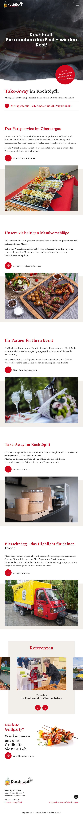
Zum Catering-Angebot (25, 369)
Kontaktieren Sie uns (24, 158)
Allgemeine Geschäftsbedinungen (63, 802)
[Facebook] (76, 797)
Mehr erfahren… (21, 469)
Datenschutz (40, 812)
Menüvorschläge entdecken (27, 265)
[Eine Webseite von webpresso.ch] (55, 812)
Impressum (27, 812)
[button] (38, 708)
